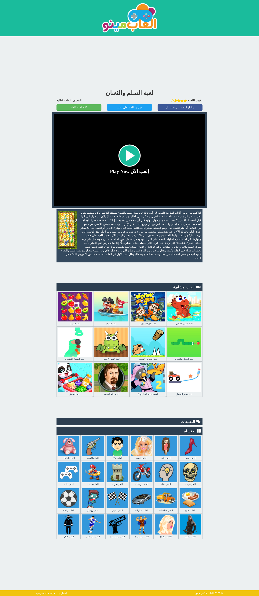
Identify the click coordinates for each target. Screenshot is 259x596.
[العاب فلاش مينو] (129, 17)
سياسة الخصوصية (46, 593)
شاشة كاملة (77, 107)
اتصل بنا (62, 593)
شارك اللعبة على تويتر (129, 107)
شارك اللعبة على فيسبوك (180, 107)
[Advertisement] (129, 62)
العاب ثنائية (64, 100)
